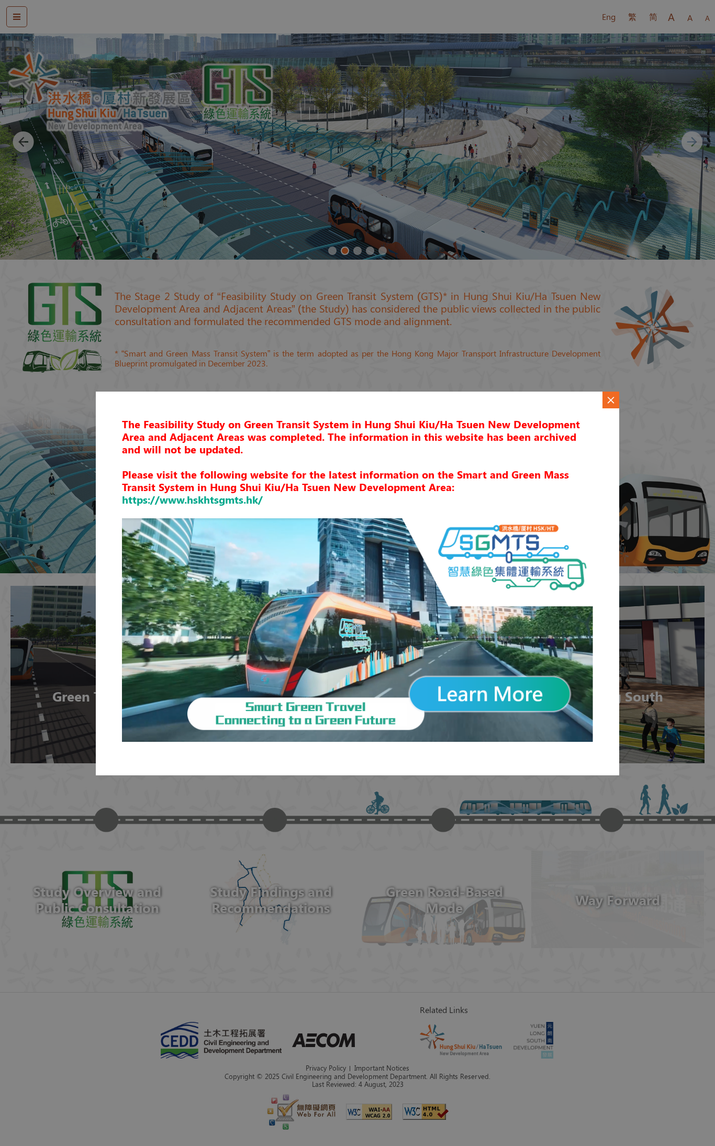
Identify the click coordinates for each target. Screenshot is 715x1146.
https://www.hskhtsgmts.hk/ (192, 499)
